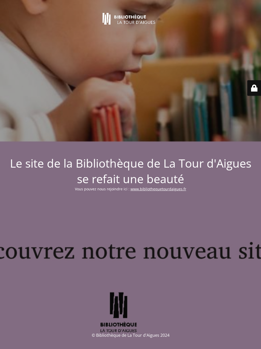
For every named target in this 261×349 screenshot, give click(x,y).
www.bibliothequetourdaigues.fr (158, 189)
